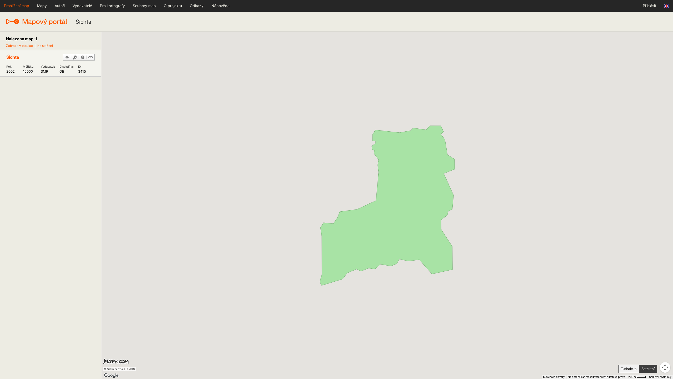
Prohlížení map (16, 5)
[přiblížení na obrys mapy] (74, 58)
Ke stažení (45, 46)
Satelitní (648, 369)
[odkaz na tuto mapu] (90, 58)
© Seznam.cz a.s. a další (119, 369)
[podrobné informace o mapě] (82, 58)
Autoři (60, 5)
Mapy (42, 5)
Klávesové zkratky (554, 377)
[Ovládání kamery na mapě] (665, 367)
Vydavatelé (82, 5)
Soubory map (144, 5)
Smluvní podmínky (660, 377)
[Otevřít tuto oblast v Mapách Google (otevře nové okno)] (111, 375)
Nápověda (220, 5)
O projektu (173, 5)
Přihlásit (649, 5)
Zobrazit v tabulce (19, 46)
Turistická (628, 369)
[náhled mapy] (66, 58)
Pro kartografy (112, 5)
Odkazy (196, 5)
